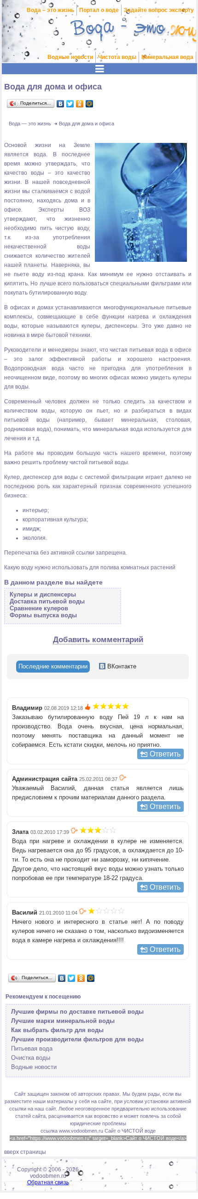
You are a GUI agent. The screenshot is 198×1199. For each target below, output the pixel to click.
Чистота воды (117, 57)
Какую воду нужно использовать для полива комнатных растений (89, 567)
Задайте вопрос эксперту (159, 10)
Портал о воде (99, 10)
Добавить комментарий (98, 639)
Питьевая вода (31, 1048)
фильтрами (166, 283)
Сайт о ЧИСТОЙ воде (130, 1131)
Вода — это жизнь (30, 123)
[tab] (53, 667)
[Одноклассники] (80, 104)
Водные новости (70, 57)
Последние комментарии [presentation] (52, 666)
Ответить (165, 754)
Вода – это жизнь (50, 10)
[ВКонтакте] (60, 104)
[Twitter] (70, 104)
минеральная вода (118, 429)
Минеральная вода (167, 57)
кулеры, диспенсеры (109, 326)
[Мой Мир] (89, 104)
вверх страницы (25, 1152)
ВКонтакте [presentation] (120, 666)
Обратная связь (48, 1182)
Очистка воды (30, 1057)
